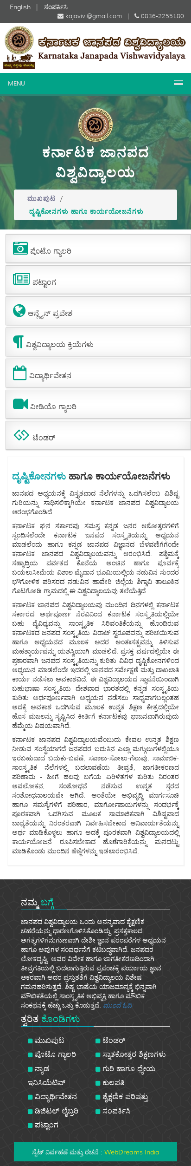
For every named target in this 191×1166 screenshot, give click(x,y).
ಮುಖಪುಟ (41, 198)
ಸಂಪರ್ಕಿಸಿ (115, 1111)
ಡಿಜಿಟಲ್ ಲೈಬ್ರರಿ (55, 1111)
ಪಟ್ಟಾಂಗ (45, 1124)
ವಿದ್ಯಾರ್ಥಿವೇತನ (54, 1096)
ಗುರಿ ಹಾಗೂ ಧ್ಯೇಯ (127, 1068)
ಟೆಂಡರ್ (112, 1040)
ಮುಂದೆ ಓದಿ (117, 1005)
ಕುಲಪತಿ (112, 1082)
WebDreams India (131, 1152)
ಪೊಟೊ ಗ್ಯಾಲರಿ (54, 1054)
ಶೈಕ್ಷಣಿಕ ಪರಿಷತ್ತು (124, 1096)
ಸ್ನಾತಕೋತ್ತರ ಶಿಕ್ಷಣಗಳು (133, 1054)
